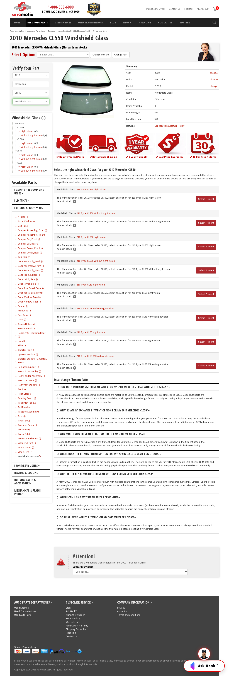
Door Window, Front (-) (30, 297)
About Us (122, 611)
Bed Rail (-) (23, 226)
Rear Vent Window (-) (29, 385)
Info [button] (126, 22)
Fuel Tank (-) (24, 315)
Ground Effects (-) (27, 324)
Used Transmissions (90, 22)
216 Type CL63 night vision (91, 285)
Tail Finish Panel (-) (27, 403)
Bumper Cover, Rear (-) (30, 253)
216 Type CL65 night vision (91, 332)
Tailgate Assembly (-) (29, 412)
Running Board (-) (27, 398)
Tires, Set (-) (24, 421)
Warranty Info (73, 622)
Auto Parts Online (17, 31)
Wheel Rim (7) (25, 452)
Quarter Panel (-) (26, 350)
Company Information (133, 602)
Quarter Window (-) (28, 354)
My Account (203, 9)
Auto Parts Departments (32, 602)
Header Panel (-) (26, 328)
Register (188, 9)
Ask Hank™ (71, 611)
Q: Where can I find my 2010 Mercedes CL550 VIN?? (87, 497)
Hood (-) (22, 341)
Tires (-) (22, 416)
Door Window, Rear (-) (29, 302)
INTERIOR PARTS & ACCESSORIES (25, 482)
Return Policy (73, 618)
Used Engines (63, 22)
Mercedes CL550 (64, 31)
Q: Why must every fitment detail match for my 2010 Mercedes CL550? (101, 434)
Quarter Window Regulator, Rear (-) (32, 360)
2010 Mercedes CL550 (82, 31)
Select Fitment (206, 199)
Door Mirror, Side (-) (28, 284)
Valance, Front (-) (27, 443)
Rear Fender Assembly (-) (31, 376)
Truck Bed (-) (24, 429)
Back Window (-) (26, 221)
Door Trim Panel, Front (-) (31, 288)
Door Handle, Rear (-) (29, 275)
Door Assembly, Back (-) (30, 261)
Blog (113, 22)
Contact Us (175, 9)
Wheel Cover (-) (26, 447)
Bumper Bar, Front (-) (29, 239)
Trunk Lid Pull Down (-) (29, 438)
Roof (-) (22, 389)
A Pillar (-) (23, 217)
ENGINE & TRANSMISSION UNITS (29, 192)
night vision (27, 131)
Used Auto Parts (37, 22)
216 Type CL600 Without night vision (96, 261)
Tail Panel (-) (24, 407)
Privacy (121, 608)
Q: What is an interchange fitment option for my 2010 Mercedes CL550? (102, 410)
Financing (144, 22)
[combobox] (31, 75)
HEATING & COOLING (26, 473)
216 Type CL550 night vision (91, 189)
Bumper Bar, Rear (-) (28, 244)
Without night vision (31, 135)
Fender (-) (23, 306)
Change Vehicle (100, 55)
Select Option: (23, 54)
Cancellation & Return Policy (169, 126)
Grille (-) (22, 319)
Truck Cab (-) (24, 434)
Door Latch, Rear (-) (28, 279)
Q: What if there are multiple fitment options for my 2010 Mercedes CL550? (105, 474)
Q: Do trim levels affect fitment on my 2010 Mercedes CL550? (95, 517)
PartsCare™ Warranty (77, 626)
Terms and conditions (128, 615)
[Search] (214, 22)
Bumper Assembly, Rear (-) (32, 235)
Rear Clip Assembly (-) (29, 371)
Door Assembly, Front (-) (31, 266)
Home (16, 22)
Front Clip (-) (24, 311)
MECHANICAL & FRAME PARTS (27, 492)
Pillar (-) (22, 345)
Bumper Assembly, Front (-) (32, 230)
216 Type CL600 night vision (91, 237)
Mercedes (51, 31)
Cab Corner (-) (25, 257)
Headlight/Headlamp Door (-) (31, 334)
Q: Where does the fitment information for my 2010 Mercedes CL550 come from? (108, 454)
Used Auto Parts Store (36, 31)
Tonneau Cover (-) (27, 425)
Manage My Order (155, 9)
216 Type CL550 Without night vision (96, 213)
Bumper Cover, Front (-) (30, 248)
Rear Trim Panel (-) (27, 380)
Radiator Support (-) (28, 367)
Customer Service (78, 602)
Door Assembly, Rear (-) (30, 270)
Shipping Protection (76, 629)
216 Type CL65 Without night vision (95, 356)
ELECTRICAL (21, 200)
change (214, 73)
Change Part (120, 55)
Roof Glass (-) (25, 394)
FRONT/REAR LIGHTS (26, 465)
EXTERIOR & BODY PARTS (28, 208)
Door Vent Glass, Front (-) (31, 293)
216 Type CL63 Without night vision (95, 308)
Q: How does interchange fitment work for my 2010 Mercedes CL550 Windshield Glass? (112, 387)
